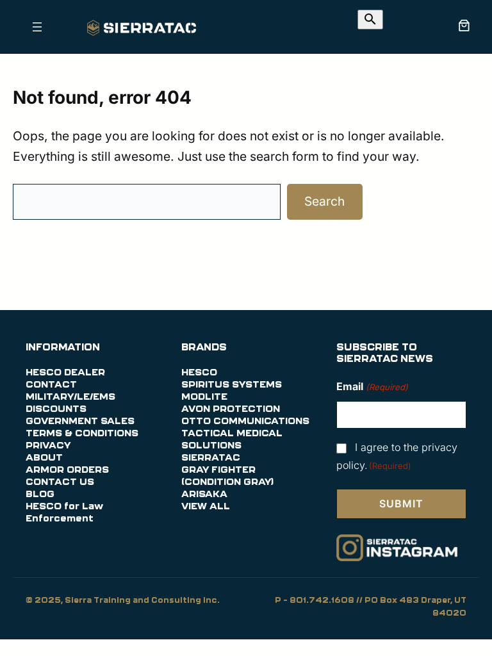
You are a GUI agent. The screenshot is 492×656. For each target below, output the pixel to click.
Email (371, 386)
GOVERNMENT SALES (80, 421)
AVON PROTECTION (230, 409)
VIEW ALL (205, 506)
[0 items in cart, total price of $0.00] (463, 25)
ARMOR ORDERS (67, 470)
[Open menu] (37, 27)
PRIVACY (48, 445)
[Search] (370, 19)
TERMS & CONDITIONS (82, 433)
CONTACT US (60, 482)
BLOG (40, 494)
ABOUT (44, 458)
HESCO (199, 372)
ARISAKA (204, 494)
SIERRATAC (210, 458)
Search (324, 201)
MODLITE (204, 397)
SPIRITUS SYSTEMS (231, 385)
